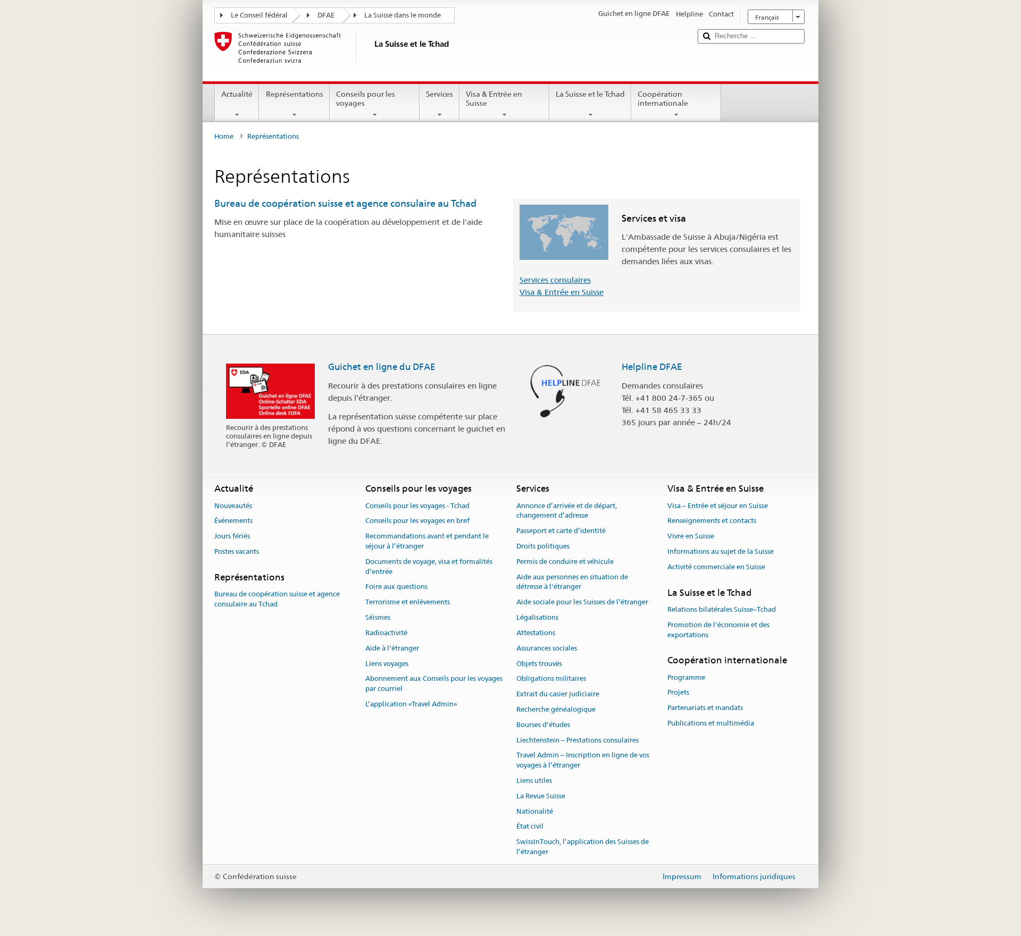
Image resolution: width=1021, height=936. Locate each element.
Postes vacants (236, 551)
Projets (678, 693)
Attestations (535, 633)
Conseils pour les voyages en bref (417, 521)
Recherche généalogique (556, 709)
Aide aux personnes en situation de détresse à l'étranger (572, 582)
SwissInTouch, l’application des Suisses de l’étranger (582, 847)
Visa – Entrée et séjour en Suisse (717, 506)
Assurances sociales (546, 648)
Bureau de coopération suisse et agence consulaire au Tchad (345, 203)
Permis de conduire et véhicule (565, 562)
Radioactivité (386, 633)
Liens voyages (386, 664)
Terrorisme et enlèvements (407, 602)
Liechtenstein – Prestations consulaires (577, 740)
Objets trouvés (539, 664)
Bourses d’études (543, 725)
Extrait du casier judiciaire (557, 694)
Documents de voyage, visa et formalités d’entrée (428, 567)
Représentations (294, 94)
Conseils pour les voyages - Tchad (417, 506)
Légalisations (537, 617)
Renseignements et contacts (711, 521)
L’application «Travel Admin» (411, 704)
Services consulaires (555, 280)
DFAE (325, 15)
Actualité (237, 94)
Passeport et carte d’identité (561, 531)
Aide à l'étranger (392, 648)
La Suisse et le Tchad (590, 94)
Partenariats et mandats (705, 708)
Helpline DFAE (652, 366)
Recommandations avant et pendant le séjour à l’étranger (427, 542)
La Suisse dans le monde (402, 15)
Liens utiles (534, 781)
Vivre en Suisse (690, 537)
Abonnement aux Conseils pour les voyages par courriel (434, 684)
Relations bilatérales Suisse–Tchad (721, 609)
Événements (233, 521)
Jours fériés (232, 537)
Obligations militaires (551, 679)
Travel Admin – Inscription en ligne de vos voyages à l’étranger (582, 761)
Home (223, 136)
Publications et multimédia (710, 723)
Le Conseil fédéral (259, 15)
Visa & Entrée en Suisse (494, 98)
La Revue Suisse (540, 796)
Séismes (377, 617)
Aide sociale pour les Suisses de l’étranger (582, 602)
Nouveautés (233, 506)
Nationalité (534, 811)
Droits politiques (543, 546)
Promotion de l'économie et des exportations (718, 630)
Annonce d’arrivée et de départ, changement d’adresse (566, 511)
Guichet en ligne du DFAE (382, 366)
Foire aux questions (396, 587)
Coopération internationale (663, 98)
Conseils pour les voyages (365, 98)
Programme (686, 677)
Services (439, 94)
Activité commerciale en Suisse (716, 567)
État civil (529, 827)
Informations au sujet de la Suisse (720, 551)
